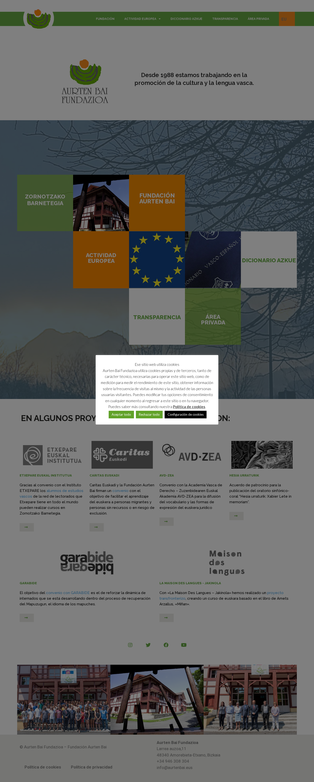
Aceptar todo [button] (121, 414)
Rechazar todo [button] (149, 414)
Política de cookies (189, 406)
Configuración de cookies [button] (186, 414)
